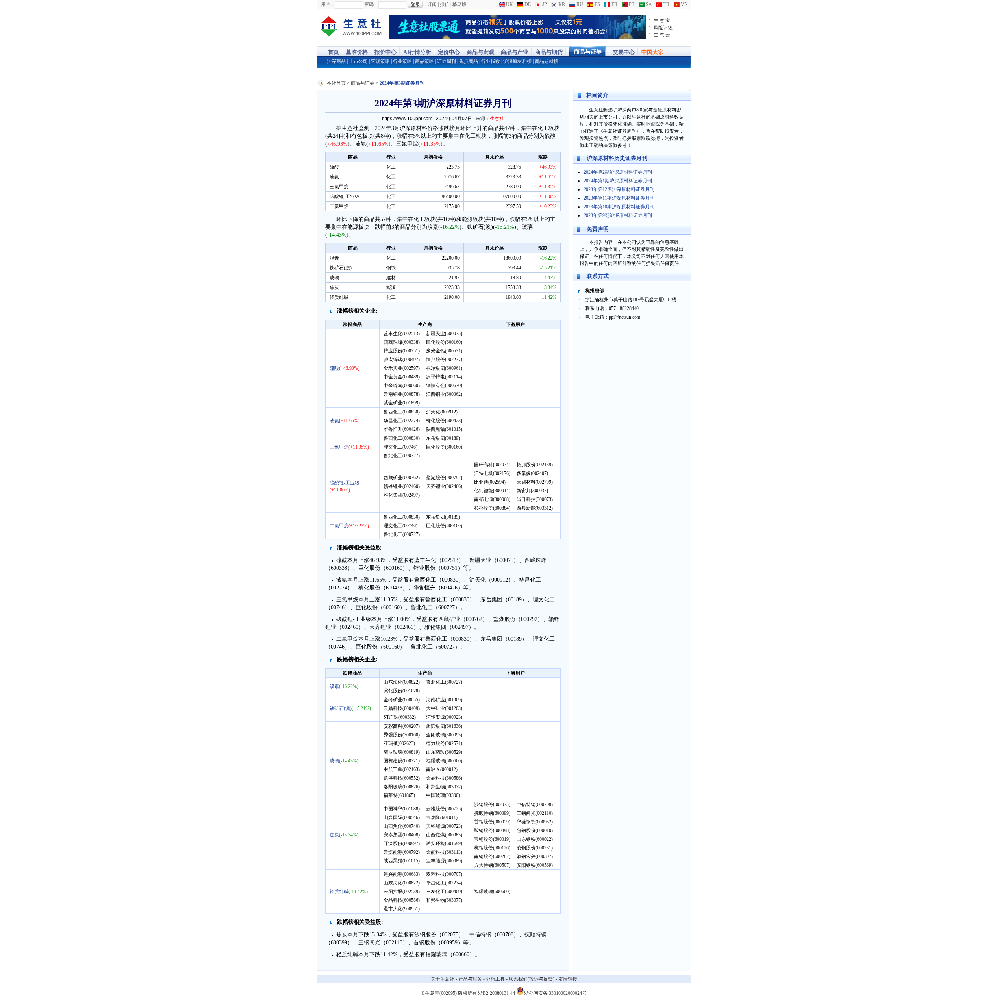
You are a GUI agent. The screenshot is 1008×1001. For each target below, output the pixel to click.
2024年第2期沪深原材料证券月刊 (618, 172)
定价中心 (449, 52)
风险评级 (663, 27)
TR (665, 4)
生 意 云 (662, 34)
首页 (333, 52)
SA (648, 4)
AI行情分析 (417, 52)
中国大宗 (652, 52)
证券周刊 (446, 61)
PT (631, 4)
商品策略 (424, 61)
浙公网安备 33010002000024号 (555, 992)
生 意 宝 (662, 20)
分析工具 (495, 979)
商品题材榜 (546, 61)
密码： (371, 4)
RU (579, 4)
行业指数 (490, 61)
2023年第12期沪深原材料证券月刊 (619, 189)
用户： (328, 4)
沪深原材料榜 (517, 61)
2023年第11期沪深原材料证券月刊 (619, 198)
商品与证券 (588, 52)
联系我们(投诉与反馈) (531, 979)
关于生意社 (442, 979)
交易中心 (624, 52)
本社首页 (336, 83)
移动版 (459, 4)
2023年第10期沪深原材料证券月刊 (619, 206)
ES (596, 4)
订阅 (432, 4)
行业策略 (402, 61)
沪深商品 (336, 61)
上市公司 (358, 61)
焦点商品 (468, 61)
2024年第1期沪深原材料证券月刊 (618, 181)
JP (544, 4)
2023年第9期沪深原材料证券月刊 (618, 215)
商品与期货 (549, 52)
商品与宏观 (480, 52)
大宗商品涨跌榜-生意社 (351, 27)
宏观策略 (380, 61)
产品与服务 (470, 979)
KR (561, 4)
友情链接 (567, 979)
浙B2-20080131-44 (496, 993)
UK (509, 4)
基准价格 (357, 52)
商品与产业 (514, 52)
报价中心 (385, 52)
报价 (444, 4)
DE (527, 4)
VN (684, 4)
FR (613, 4)
